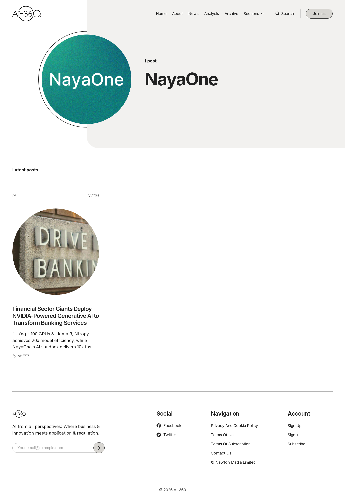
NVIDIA (93, 196)
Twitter (169, 434)
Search (287, 13)
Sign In (293, 434)
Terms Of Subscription (231, 444)
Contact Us (221, 453)
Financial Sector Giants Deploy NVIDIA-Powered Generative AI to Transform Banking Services (55, 315)
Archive (231, 13)
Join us (319, 13)
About (177, 13)
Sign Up (294, 425)
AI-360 (23, 356)
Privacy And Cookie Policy (234, 425)
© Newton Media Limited (233, 462)
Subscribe (296, 444)
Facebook (172, 425)
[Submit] (98, 447)
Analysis (211, 13)
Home (161, 13)
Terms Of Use (223, 434)
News (193, 13)
